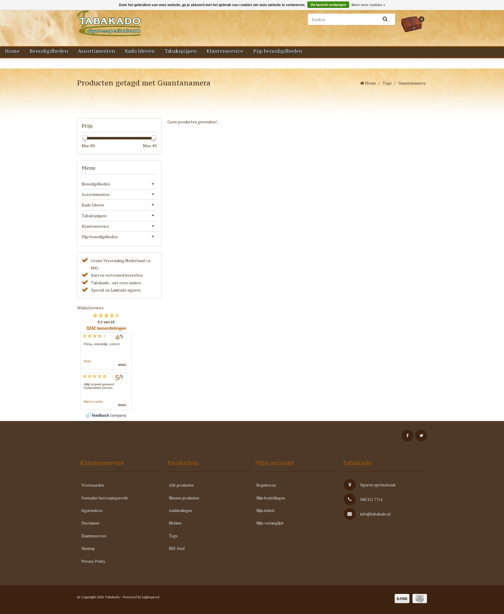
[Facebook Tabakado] (407, 435)
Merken (175, 523)
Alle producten (181, 485)
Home (12, 51)
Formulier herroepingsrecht (104, 498)
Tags (387, 83)
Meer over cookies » (368, 5)
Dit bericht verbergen (328, 5)
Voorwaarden (92, 485)
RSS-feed (177, 548)
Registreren (266, 485)
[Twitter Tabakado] (421, 435)
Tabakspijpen (180, 51)
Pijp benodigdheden (277, 51)
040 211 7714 (371, 499)
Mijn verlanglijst (269, 523)
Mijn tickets (265, 510)
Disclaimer (90, 523)
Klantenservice (224, 51)
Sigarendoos (92, 510)
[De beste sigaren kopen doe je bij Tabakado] (138, 23)
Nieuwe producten (184, 498)
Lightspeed (150, 597)
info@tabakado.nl (375, 514)
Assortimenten (96, 51)
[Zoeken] (385, 19)
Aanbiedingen (180, 510)
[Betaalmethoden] (402, 598)
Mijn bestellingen (270, 498)
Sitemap (88, 548)
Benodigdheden (48, 51)
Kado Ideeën (140, 51)
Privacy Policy (93, 561)
